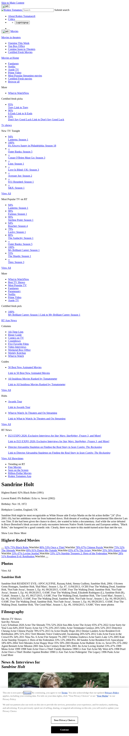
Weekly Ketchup (17, 353)
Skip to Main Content (12, 2)
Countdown (14, 340)
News (14, 320)
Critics (11, 19)
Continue (64, 729)
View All (6, 193)
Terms (64, 692)
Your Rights (102, 696)
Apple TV (13, 69)
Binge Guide (15, 334)
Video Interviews (17, 346)
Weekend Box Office (19, 349)
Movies (14, 31)
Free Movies (14, 467)
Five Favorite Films (18, 343)
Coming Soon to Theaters (21, 49)
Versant (27, 692)
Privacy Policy (112, 692)
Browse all (13, 81)
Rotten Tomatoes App (19, 476)
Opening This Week (18, 43)
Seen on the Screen (18, 470)
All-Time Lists (15, 331)
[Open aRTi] (5, 6)
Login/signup (22, 22)
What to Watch (18, 93)
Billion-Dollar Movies (19, 473)
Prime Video (14, 72)
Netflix (11, 66)
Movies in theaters (11, 37)
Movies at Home (10, 57)
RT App (6, 320)
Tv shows (6, 125)
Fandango (13, 63)
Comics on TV (16, 337)
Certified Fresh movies (20, 78)
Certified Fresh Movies (20, 52)
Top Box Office (16, 46)
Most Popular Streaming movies (25, 75)
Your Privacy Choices (64, 720)
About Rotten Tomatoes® (21, 16)
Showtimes (17, 458)
